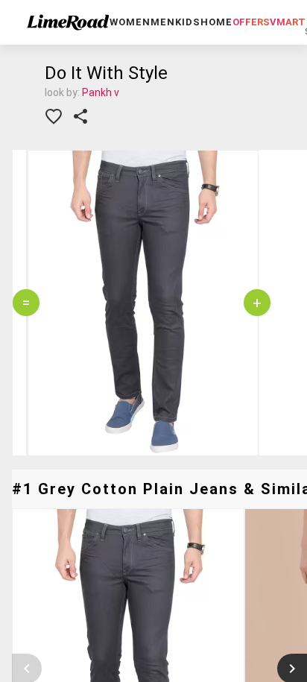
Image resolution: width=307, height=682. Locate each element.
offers (251, 22)
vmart (288, 22)
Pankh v (100, 92)
